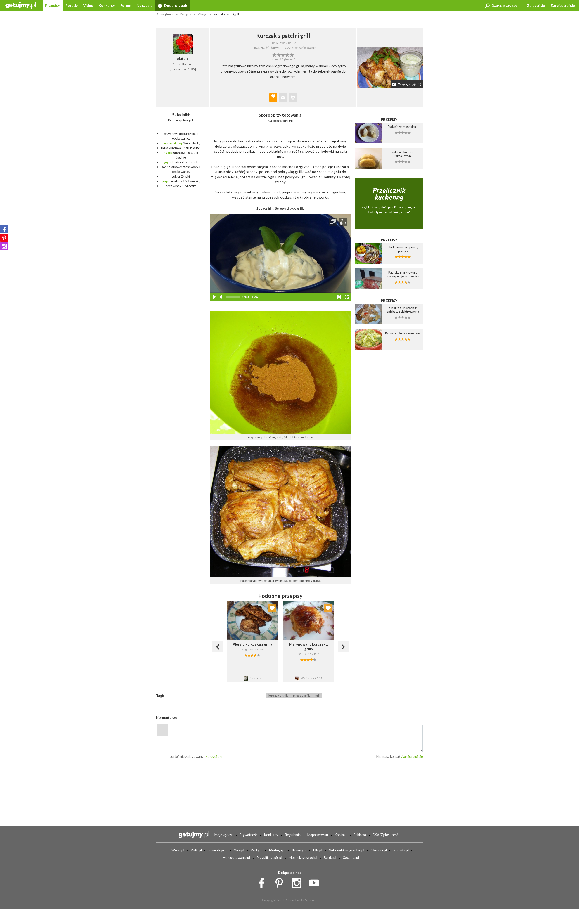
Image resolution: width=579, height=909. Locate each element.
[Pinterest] (4, 238)
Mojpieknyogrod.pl (303, 857)
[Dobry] (283, 54)
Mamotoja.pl (217, 850)
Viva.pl (239, 850)
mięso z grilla (302, 695)
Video (88, 5)
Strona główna (165, 14)
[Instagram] (4, 246)
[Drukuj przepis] (293, 97)
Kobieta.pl (401, 850)
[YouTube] (315, 882)
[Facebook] (4, 229)
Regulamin (293, 835)
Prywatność (248, 835)
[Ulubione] (272, 608)
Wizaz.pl (177, 850)
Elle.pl (317, 850)
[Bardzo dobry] (287, 54)
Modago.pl (277, 850)
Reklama (359, 835)
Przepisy (52, 5)
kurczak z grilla (278, 695)
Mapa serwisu (317, 835)
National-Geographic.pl (346, 850)
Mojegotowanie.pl (236, 857)
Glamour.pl (379, 850)
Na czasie (144, 5)
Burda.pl (330, 857)
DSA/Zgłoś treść (385, 835)
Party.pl (256, 850)
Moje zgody (223, 835)
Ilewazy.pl (299, 850)
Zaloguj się (536, 5)
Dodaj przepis (176, 5)
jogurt (168, 162)
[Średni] (279, 54)
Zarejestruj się (563, 5)
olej (164, 143)
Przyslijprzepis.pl (269, 857)
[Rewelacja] (292, 54)
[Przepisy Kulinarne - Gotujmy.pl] (20, 5)
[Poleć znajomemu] (283, 97)
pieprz (166, 181)
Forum (125, 5)
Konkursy (107, 5)
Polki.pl (196, 850)
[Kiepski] (274, 54)
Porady (71, 5)
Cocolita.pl (351, 857)
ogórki (168, 152)
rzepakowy (175, 143)
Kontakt (341, 835)
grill (317, 695)
